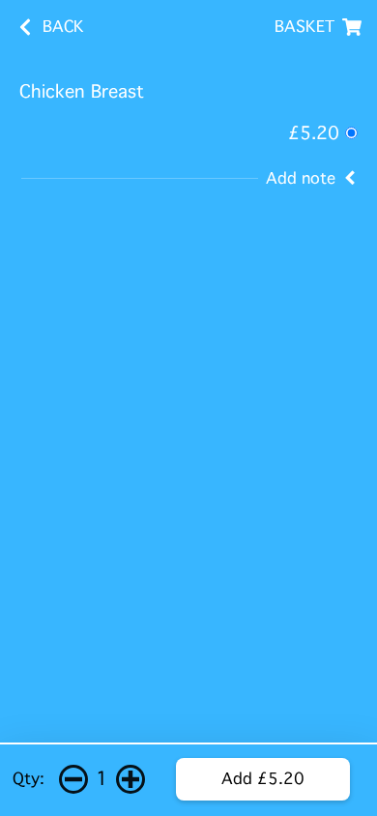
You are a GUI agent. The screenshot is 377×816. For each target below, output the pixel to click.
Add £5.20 (262, 779)
